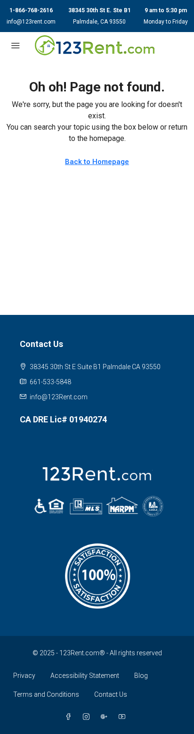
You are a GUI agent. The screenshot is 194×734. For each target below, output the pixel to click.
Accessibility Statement (84, 675)
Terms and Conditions (46, 694)
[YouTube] (124, 717)
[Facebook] (70, 717)
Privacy (24, 675)
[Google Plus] (106, 717)
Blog (141, 675)
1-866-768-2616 (31, 10)
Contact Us (110, 694)
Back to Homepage (97, 161)
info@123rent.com (31, 21)
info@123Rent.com (59, 397)
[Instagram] (88, 717)
